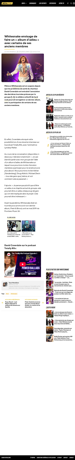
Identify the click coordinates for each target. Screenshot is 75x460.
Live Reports (42, 3)
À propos (32, 458)
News (23, 3)
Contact (65, 458)
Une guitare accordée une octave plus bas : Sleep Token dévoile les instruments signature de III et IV (61, 138)
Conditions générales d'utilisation (46, 458)
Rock (7, 294)
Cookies (71, 458)
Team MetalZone (11, 52)
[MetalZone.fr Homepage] (7, 3)
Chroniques (32, 3)
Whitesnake (17, 86)
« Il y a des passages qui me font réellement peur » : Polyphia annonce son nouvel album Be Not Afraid (61, 153)
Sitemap (59, 458)
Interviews (52, 3)
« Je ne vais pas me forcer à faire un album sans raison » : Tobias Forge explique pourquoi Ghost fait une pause (60, 145)
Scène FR (61, 3)
